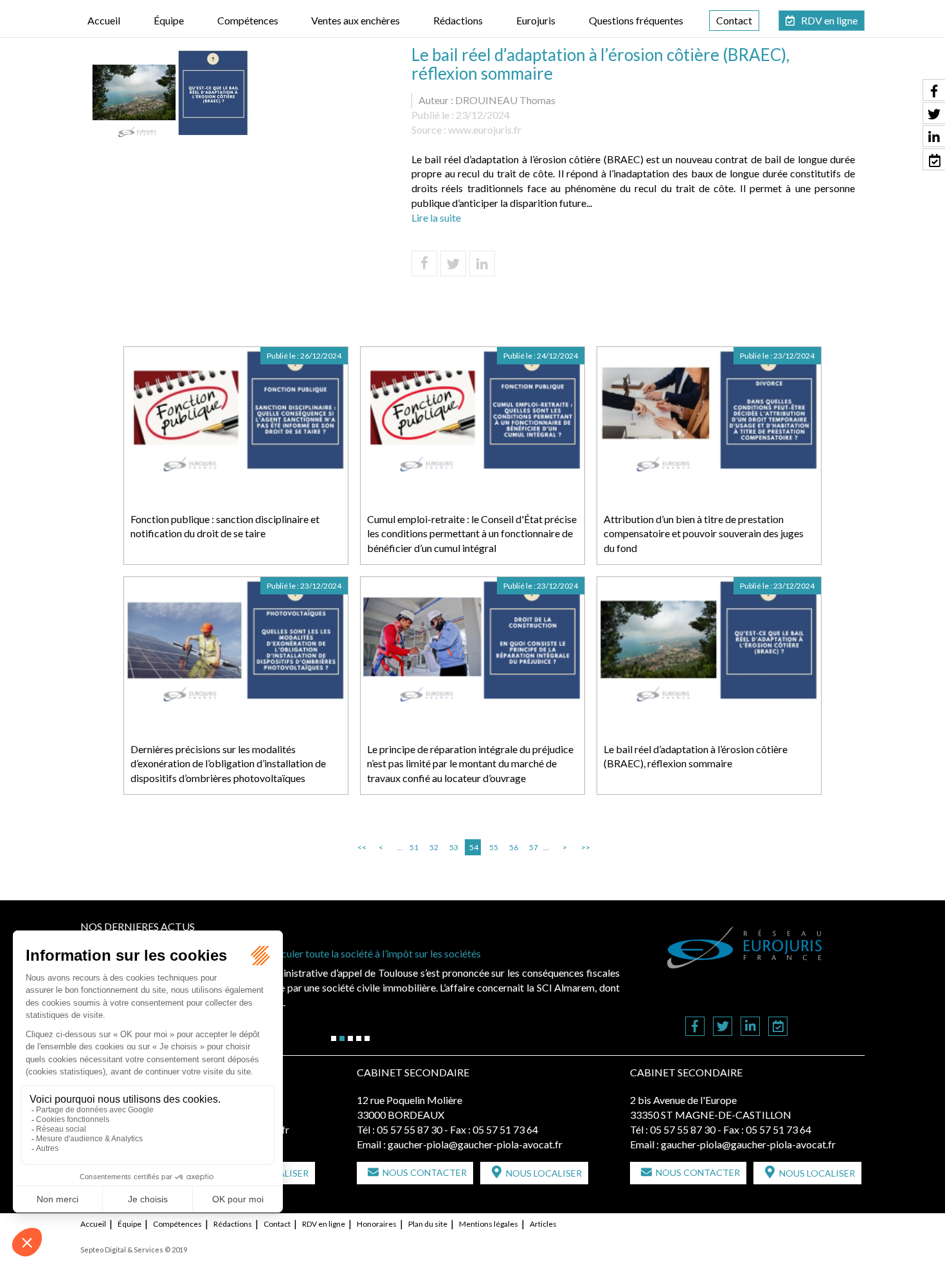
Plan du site (427, 1224)
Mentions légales (488, 1224)
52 (433, 847)
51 (414, 847)
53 (453, 847)
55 (493, 847)
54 (473, 847)
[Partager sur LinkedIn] (482, 263)
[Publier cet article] (453, 263)
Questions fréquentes (636, 20)
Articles (543, 1224)
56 (513, 847)
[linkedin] (750, 1027)
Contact (734, 20)
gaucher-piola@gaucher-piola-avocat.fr (475, 1144)
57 (533, 847)
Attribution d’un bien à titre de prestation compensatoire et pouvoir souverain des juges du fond (704, 534)
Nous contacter (424, 1172)
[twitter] (722, 1027)
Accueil (103, 20)
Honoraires (377, 1224)
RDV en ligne (829, 20)
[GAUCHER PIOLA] (745, 947)
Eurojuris (535, 20)
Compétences (247, 20)
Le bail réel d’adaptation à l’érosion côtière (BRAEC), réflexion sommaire (696, 756)
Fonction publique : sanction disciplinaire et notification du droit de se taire (225, 526)
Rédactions (458, 20)
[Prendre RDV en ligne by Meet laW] (778, 1027)
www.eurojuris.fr (484, 129)
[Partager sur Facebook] (424, 263)
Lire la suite (436, 217)
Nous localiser (544, 1173)
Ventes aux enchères (355, 20)
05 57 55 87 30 (409, 1129)
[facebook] (695, 1027)
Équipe (169, 20)
